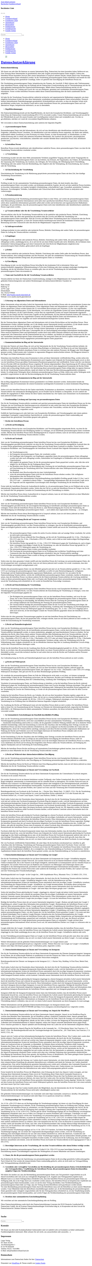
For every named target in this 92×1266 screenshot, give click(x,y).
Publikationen (10, 27)
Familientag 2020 (11, 21)
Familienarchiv (10, 29)
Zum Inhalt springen (8, 2)
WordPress (16, 1263)
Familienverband (11, 19)
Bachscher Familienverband (11, 4)
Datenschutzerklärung (18, 62)
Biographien (9, 25)
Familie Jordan (10, 31)
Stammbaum (9, 23)
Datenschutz (39, 1259)
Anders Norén (40, 1263)
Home (7, 16)
